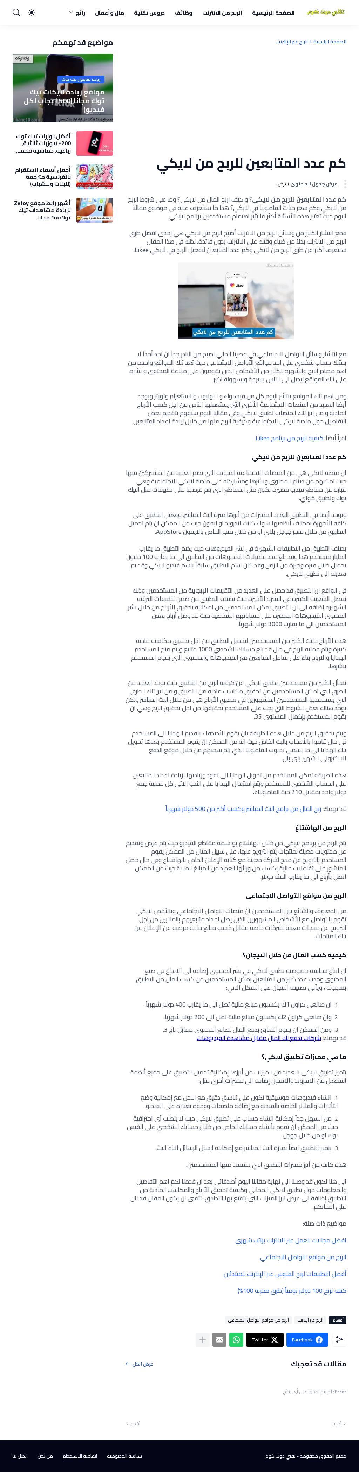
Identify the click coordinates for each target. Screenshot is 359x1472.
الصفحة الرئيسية (273, 12)
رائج (80, 12)
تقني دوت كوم (280, 1455)
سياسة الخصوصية (124, 1455)
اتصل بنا (20, 1455)
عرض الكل (143, 1363)
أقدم (135, 1423)
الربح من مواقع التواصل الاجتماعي (258, 1320)
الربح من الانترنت (222, 12)
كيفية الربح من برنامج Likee (289, 438)
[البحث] (20, 13)
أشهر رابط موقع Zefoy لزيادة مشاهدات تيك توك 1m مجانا (42, 210)
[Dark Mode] (35, 13)
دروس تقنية (149, 12)
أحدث (336, 1423)
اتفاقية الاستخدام (80, 1455)
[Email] (219, 1340)
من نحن (45, 1455)
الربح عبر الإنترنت (292, 41)
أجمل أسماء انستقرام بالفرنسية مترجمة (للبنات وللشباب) (43, 177)
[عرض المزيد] (203, 1340)
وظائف (183, 12)
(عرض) (282, 184)
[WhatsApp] (236, 1340)
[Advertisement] (236, 100)
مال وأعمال (109, 12)
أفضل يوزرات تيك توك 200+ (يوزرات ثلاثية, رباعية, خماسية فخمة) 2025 (43, 143)
